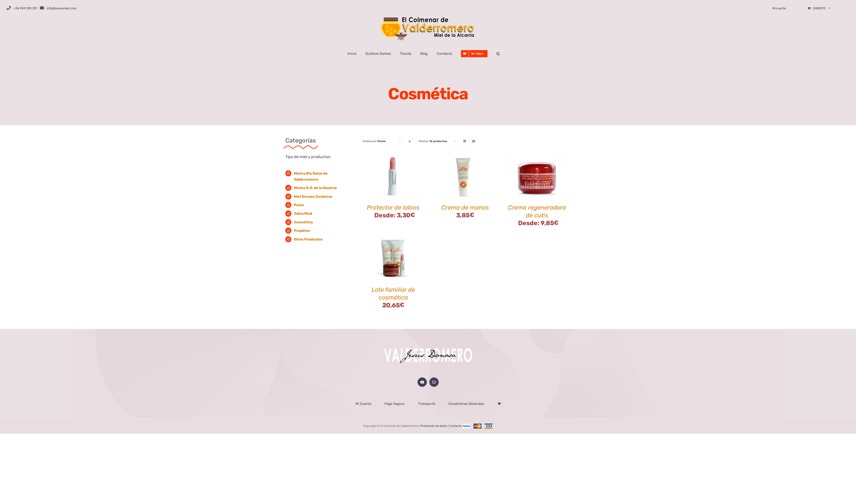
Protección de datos (434, 426)
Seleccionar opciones (390, 175)
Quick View (393, 180)
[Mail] (434, 382)
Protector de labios (393, 207)
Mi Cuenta (363, 404)
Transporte (426, 404)
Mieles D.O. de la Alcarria (315, 188)
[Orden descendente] (409, 141)
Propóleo (302, 230)
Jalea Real (303, 213)
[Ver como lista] (473, 141)
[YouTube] (422, 382)
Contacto (455, 426)
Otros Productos (308, 239)
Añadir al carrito (455, 177)
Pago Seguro (395, 404)
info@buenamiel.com (61, 8)
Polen (299, 205)
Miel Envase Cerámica (313, 196)
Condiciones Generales (466, 404)
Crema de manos (465, 207)
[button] (498, 54)
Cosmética (303, 222)
